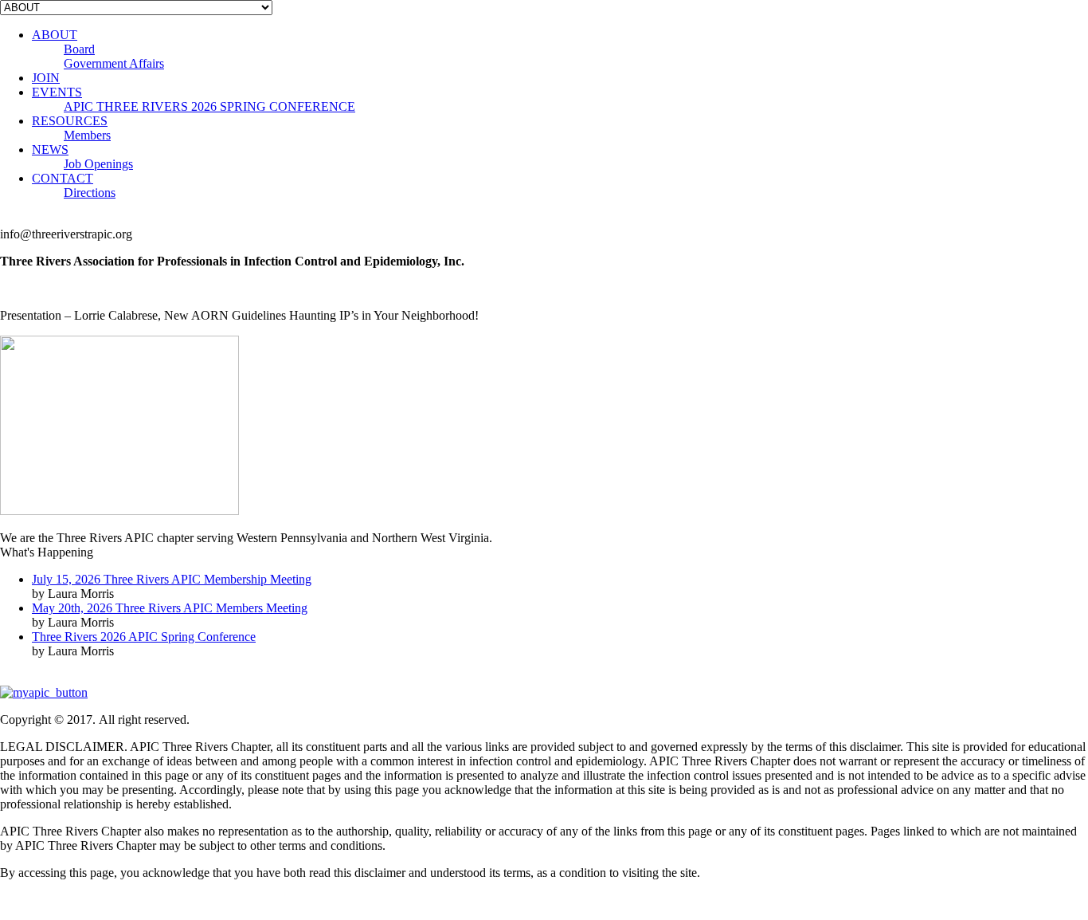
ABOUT (54, 34)
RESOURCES (70, 121)
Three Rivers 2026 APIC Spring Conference (144, 636)
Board (79, 49)
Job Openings (98, 164)
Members (87, 135)
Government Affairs (114, 63)
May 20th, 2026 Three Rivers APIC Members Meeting (169, 608)
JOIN (46, 78)
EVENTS (57, 92)
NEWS (50, 149)
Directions (89, 192)
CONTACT (62, 178)
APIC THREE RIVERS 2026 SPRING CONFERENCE (209, 106)
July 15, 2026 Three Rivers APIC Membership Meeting (171, 579)
